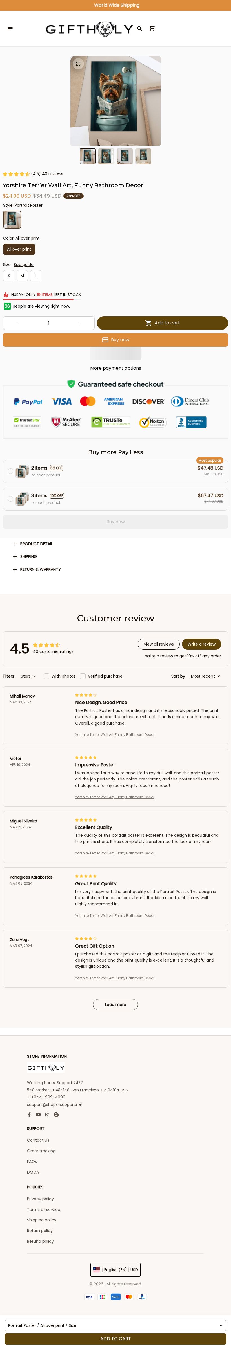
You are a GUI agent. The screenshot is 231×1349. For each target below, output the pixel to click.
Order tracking (41, 1151)
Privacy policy (40, 1199)
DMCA (33, 1172)
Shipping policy (41, 1220)
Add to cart (115, 1339)
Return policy (40, 1230)
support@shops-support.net (55, 1104)
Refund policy (40, 1241)
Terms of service (43, 1209)
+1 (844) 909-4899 (46, 1097)
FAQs (32, 1161)
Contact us (38, 1140)
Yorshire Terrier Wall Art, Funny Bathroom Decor (114, 734)
